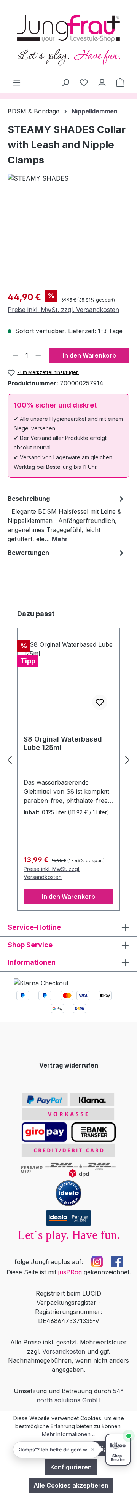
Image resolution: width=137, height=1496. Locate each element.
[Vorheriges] (9, 759)
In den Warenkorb (89, 355)
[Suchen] (65, 82)
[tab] (67, 518)
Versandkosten (63, 1351)
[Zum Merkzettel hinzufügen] (99, 702)
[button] (56, 1449)
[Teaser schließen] (93, 1449)
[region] (68, 241)
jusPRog (70, 1272)
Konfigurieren (71, 1467)
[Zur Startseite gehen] (68, 39)
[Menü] (17, 82)
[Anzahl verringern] (16, 355)
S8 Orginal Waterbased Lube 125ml (63, 743)
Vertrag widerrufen (68, 1065)
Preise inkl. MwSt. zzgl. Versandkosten (63, 309)
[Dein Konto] (102, 82)
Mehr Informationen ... (69, 1434)
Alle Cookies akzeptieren (70, 1485)
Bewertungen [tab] (28, 552)
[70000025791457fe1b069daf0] (68, 241)
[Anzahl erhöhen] (38, 355)
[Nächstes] (127, 759)
